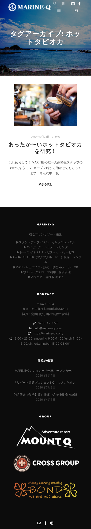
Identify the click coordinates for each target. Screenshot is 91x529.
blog (57, 136)
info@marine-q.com (48, 328)
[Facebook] (79, 3)
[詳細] (63, 3)
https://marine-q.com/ (48, 333)
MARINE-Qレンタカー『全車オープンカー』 (44, 370)
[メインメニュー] (59, 10)
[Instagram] (76, 10)
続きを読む (45, 184)
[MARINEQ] (29, 7)
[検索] (55, 3)
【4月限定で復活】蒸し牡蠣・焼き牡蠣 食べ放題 (44, 394)
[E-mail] (73, 3)
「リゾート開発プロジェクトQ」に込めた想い (44, 382)
